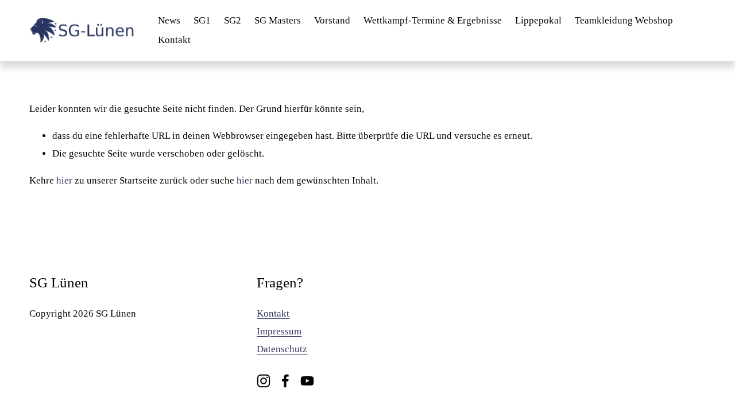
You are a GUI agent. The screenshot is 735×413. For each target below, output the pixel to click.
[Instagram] (263, 381)
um (295, 331)
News (169, 20)
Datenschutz (282, 349)
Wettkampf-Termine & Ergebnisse (432, 20)
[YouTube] (307, 381)
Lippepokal (538, 20)
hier (64, 180)
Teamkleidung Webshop (624, 20)
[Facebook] (285, 381)
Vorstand (332, 20)
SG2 (232, 20)
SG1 (202, 20)
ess (282, 331)
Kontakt (174, 39)
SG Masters (277, 20)
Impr (266, 331)
